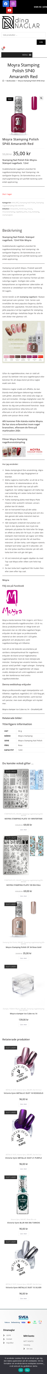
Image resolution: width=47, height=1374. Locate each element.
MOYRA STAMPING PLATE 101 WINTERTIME (23, 818)
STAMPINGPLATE (9, 814)
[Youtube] (9, 10)
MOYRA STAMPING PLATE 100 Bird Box (23, 885)
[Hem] (3, 81)
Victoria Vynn (21, 1090)
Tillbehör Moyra (14, 1009)
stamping (35, 212)
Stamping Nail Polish (27, 202)
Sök (41, 42)
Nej (27, 1370)
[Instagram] (13, 3)
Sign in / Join (40, 7)
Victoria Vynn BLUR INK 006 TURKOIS (23, 1222)
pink (25, 212)
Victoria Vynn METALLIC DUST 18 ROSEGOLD (23, 1093)
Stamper (5, 1009)
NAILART (15, 202)
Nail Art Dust (37, 1090)
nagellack (19, 212)
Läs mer (23, 830)
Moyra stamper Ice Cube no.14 (23, 1013)
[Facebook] (6, 3)
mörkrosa (22, 209)
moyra (29, 209)
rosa (29, 212)
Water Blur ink (31, 1219)
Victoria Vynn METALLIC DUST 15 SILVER (23, 1287)
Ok (21, 1370)
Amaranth (14, 209)
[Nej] (43, 1364)
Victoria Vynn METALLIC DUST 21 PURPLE (23, 1158)
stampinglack (7, 215)
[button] (25, 54)
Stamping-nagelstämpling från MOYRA (32, 815)
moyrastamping (8, 212)
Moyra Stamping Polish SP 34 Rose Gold (23, 947)
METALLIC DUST (11, 1090)
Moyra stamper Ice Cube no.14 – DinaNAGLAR (22, 709)
